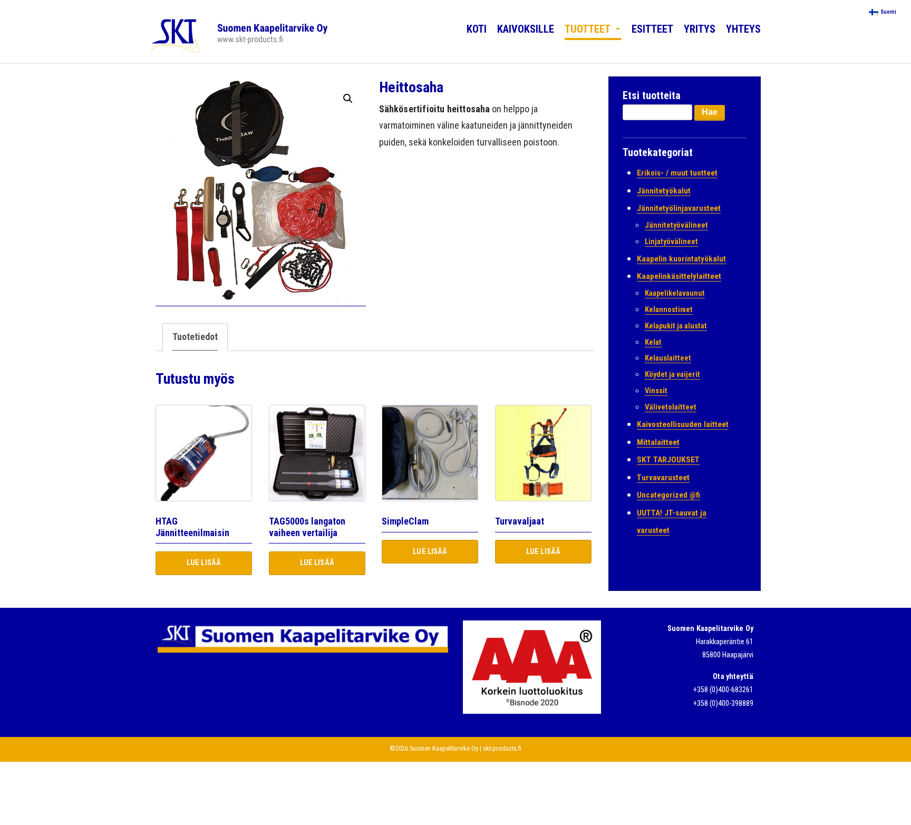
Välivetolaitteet (670, 407)
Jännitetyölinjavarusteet (679, 208)
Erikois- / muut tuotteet (677, 173)
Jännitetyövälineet (676, 225)
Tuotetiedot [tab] (195, 336)
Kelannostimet (669, 309)
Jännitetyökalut (664, 191)
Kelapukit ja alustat (676, 326)
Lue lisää (204, 562)
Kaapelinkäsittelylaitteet (679, 276)
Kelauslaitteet (668, 358)
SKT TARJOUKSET (668, 459)
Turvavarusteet (663, 477)
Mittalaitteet (658, 442)
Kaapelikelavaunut (675, 293)
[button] (347, 98)
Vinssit (656, 390)
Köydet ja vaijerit (672, 374)
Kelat (653, 342)
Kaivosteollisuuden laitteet (683, 424)
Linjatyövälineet (671, 241)
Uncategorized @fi (668, 495)
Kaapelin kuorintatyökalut (681, 259)
